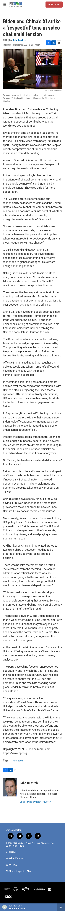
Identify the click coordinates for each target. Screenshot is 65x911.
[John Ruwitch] (10, 787)
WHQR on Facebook (15, 858)
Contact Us (11, 852)
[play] (4, 907)
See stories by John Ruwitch (35, 801)
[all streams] (61, 907)
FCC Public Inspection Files (18, 871)
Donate (55, 4)
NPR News (18, 760)
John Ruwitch (19, 40)
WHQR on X (11, 865)
